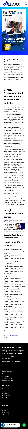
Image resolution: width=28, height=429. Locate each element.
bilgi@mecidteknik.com (9, 378)
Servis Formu (5, 412)
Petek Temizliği (6, 395)
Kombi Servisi (5, 388)
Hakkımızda (5, 408)
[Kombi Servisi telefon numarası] (14, 30)
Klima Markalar (6, 400)
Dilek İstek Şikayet (6, 414)
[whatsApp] (24, 425)
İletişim (4, 410)
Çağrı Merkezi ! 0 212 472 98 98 (11, 374)
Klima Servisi (5, 391)
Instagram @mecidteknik (8, 380)
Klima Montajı (5, 393)
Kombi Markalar (16, 333)
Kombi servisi (7, 221)
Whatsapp (6, 376)
